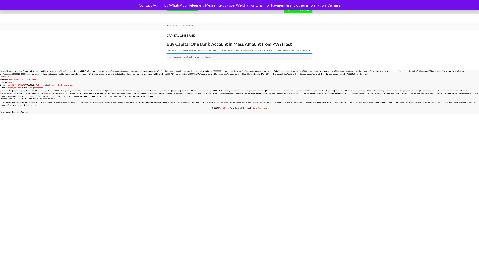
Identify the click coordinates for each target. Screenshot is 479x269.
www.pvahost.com (36, 88)
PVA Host (35, 79)
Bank (175, 26)
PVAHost (11, 82)
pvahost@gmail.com (13, 88)
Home (169, 26)
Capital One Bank (192, 44)
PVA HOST (222, 108)
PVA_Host (38, 85)
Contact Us (4, 77)
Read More (306, 50)
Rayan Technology (260, 108)
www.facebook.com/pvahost (62, 85)
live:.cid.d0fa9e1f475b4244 (16, 85)
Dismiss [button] (333, 5)
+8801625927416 (16, 79)
